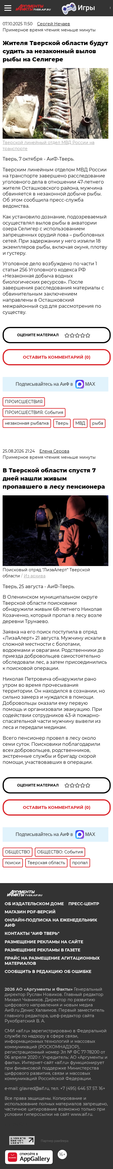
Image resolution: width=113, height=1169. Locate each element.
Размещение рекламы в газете (42, 950)
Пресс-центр (83, 903)
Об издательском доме (34, 903)
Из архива (34, 576)
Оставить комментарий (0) (56, 357)
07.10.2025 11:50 (17, 23)
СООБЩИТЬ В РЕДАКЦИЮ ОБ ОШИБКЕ (48, 971)
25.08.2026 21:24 (19, 451)
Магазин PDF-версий (30, 911)
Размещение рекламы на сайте (44, 941)
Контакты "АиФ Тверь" (32, 933)
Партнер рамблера (54, 1141)
